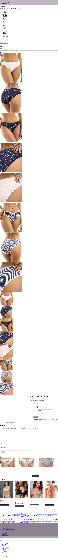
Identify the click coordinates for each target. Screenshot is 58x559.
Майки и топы (39, 518)
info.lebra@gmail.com (5, 3)
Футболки (35, 519)
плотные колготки (47, 521)
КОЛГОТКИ (4, 24)
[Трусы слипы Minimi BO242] (48, 462)
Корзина (3, 534)
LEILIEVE (4, 18)
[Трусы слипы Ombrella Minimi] (28, 462)
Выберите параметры (5, 505)
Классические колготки (13, 516)
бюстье (43, 519)
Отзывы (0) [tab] (12, 422)
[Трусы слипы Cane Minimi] (9, 462)
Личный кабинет (5, 533)
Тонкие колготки (48, 518)
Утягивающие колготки (27, 519)
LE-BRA (1, 540)
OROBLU (4, 27)
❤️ (2, 38)
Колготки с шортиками (10, 518)
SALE (2, 37)
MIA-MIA (4, 550)
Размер (33, 402)
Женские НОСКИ (4, 31)
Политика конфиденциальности (8, 529)
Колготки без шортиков (25, 516)
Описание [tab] (3, 422)
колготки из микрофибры (9, 521)
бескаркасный (39, 519)
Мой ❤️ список (4, 542)
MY (3, 21)
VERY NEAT (5, 551)
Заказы (3, 555)
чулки (25, 522)
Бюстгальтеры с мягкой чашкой (14, 515)
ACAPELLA (5, 11)
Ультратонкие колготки (16, 519)
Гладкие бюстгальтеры (33, 515)
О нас (3, 527)
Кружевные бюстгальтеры (24, 518)
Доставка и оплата (5, 535)
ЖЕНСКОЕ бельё (4, 14)
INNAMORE (5, 16)
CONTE (4, 25)
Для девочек (5, 36)
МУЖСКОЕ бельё (4, 34)
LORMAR (4, 19)
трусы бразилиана (5, 522)
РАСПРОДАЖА (4, 544)
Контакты (3, 528)
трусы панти (13, 522)
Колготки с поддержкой (37, 516)
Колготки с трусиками (47, 516)
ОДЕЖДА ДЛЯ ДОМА (5, 10)
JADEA (4, 17)
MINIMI (4, 33)
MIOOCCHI (5, 20)
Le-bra (2, 6)
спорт (55, 521)
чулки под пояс (29, 522)
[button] (1, 539)
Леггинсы (3, 29)
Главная (1, 50)
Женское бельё (5, 50)
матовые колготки (36, 521)
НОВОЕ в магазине (5, 543)
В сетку (24, 515)
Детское (42, 515)
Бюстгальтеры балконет (19, 514)
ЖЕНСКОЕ (3, 545)
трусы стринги (20, 522)
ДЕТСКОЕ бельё (4, 35)
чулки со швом (34, 522)
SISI (4, 28)
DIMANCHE (5, 15)
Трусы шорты (7, 519)
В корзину (35, 416)
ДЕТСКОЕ (3, 546)
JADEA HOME (5, 12)
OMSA (4, 22)
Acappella (4, 549)
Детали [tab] (7, 422)
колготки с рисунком (27, 521)
